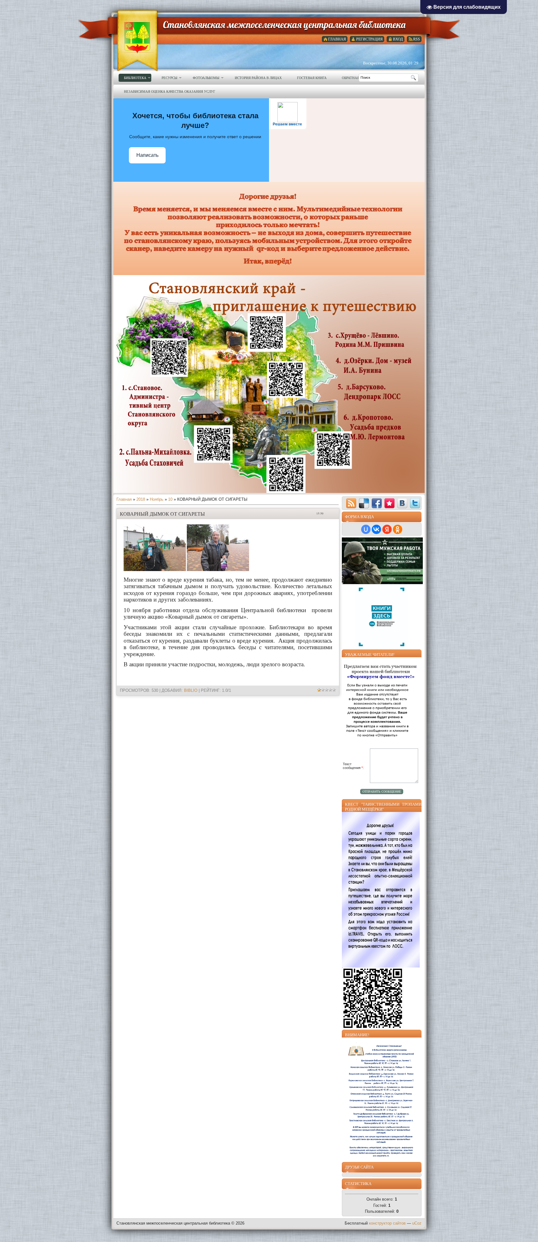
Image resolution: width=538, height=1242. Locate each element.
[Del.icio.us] (364, 503)
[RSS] (351, 503)
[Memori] (389, 503)
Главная (124, 499)
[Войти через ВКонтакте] (376, 529)
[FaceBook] (377, 503)
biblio (190, 690)
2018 (140, 499)
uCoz (417, 1223)
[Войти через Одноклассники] (397, 529)
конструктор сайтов (387, 1223)
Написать (147, 155)
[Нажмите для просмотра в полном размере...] (155, 570)
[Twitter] (415, 503)
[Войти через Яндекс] (387, 529)
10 (170, 499)
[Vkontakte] (402, 503)
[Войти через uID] (365, 529)
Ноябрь (156, 499)
